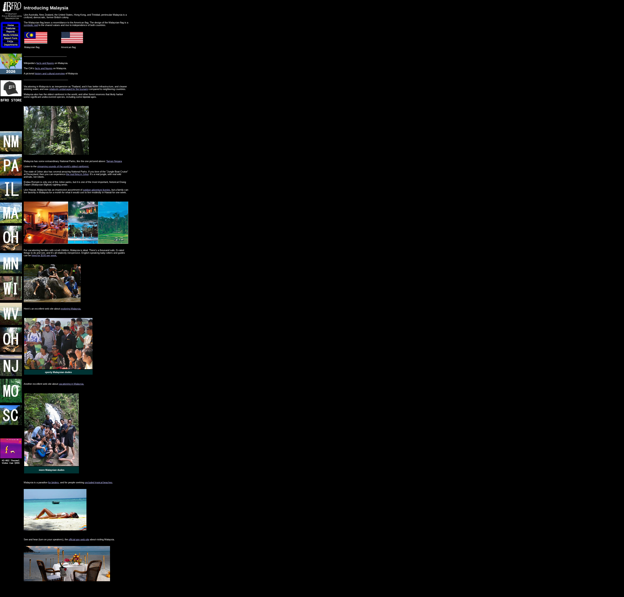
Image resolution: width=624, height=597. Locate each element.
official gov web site (79, 539)
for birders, (53, 482)
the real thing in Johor (77, 174)
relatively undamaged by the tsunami (68, 89)
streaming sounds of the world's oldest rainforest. (63, 166)
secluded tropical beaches (98, 482)
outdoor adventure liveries (96, 190)
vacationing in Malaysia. (71, 384)
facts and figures (45, 63)
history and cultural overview (50, 73)
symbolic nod (31, 25)
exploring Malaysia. (71, 308)
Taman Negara (114, 161)
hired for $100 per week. (44, 255)
